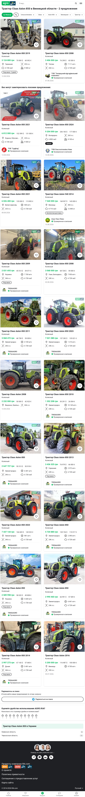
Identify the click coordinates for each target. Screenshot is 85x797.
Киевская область (42, 732)
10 (36, 718)
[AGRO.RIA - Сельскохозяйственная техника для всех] (9, 3)
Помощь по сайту (42, 752)
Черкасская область (42, 736)
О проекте (7, 770)
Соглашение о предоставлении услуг (20, 778)
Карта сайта (7, 782)
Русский (78, 788)
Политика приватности (13, 774)
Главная (8, 795)
